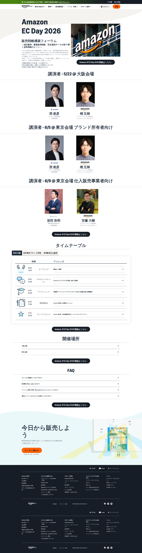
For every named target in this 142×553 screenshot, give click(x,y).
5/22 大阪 (17, 253)
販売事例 (67, 485)
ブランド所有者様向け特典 (28, 488)
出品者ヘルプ (109, 485)
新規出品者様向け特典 (27, 485)
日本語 (93, 468)
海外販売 (43, 485)
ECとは (88, 482)
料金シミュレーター (111, 482)
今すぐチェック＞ (64, 2)
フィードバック (114, 468)
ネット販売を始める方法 (92, 487)
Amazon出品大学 (69, 478)
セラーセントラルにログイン (112, 479)
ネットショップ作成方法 (92, 489)
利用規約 (55, 504)
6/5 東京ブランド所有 (32, 253)
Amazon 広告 (44, 482)
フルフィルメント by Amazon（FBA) (48, 479)
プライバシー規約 (63, 504)
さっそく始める (32, 450)
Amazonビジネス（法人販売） (49, 487)
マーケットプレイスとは (92, 480)
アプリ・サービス (69, 487)
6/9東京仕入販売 (50, 253)
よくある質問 (68, 489)
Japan (103, 468)
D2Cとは (88, 485)
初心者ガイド (25, 478)
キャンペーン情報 (45, 492)
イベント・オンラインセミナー (71, 481)
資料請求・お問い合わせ (71, 492)
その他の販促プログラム (47, 494)
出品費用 (24, 481)
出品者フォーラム (111, 487)
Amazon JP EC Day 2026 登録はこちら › (95, 62)
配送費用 (24, 483)
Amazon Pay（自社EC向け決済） (49, 489)
